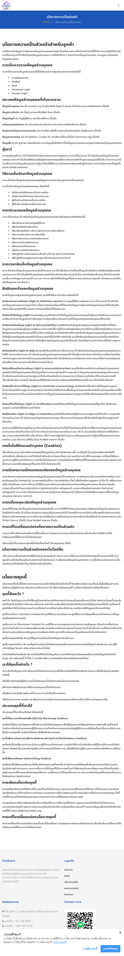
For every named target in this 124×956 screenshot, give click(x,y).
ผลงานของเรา (71, 888)
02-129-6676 (23, 921)
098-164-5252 (24, 926)
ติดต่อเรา (68, 894)
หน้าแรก (68, 870)
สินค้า (67, 876)
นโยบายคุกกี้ (60, 942)
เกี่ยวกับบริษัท (71, 882)
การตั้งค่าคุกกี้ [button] (90, 948)
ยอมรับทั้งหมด (110, 949)
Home (46, 22)
